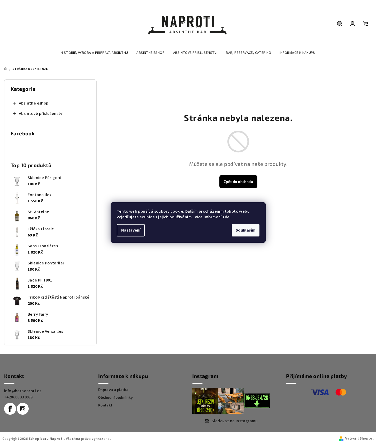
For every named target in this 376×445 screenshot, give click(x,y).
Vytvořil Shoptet (359, 438)
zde (225, 217)
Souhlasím (246, 230)
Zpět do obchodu (238, 181)
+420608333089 (18, 397)
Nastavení (130, 230)
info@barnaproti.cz (22, 391)
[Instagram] (23, 409)
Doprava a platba (113, 389)
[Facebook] (10, 409)
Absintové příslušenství (41, 113)
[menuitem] (94, 53)
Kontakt (105, 405)
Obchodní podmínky (115, 397)
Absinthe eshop (34, 103)
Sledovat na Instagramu (235, 421)
